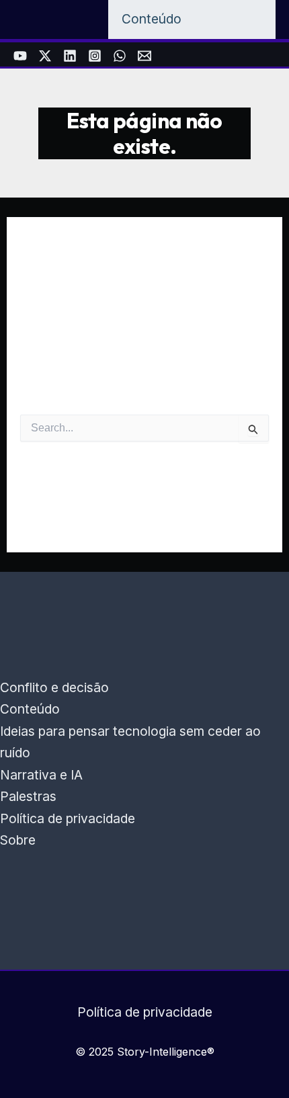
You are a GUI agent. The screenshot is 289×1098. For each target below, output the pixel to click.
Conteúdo (30, 709)
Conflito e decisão (54, 687)
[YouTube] (20, 55)
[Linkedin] (70, 55)
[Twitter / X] (45, 55)
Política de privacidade (67, 818)
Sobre (18, 840)
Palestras (28, 796)
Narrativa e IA (41, 775)
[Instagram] (94, 55)
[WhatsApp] (119, 55)
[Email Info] (144, 55)
